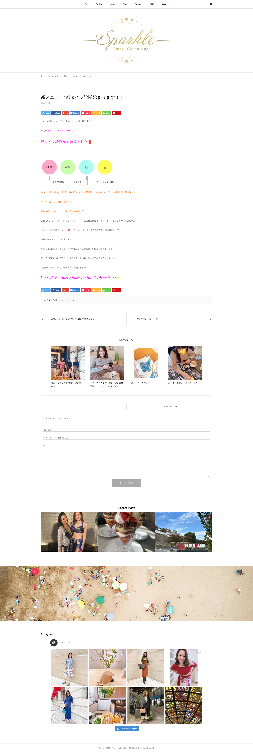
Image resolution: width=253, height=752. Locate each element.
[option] (69, 532)
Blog (125, 4)
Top (86, 4)
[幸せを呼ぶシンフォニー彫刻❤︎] (183, 705)
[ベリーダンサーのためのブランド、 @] (69, 667)
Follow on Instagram (128, 729)
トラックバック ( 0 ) (169, 406)
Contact (138, 4)
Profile (99, 4)
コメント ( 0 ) (84, 406)
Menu (112, 4)
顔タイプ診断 (52, 300)
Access (165, 4)
